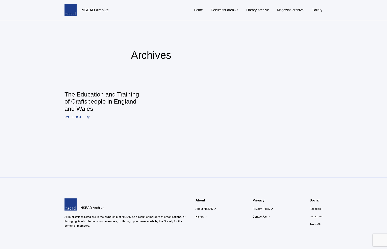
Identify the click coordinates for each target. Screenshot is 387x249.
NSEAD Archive (95, 10)
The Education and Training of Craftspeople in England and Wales (101, 101)
